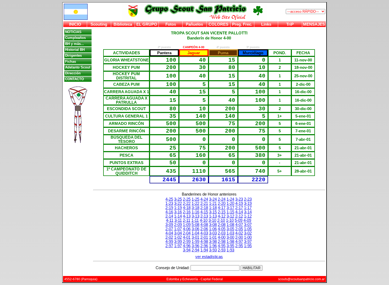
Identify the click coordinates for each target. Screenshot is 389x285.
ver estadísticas (209, 257)
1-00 (248, 237)
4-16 (169, 212)
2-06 (204, 229)
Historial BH (75, 50)
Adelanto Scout (77, 67)
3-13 (195, 216)
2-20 (221, 203)
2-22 (187, 203)
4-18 (187, 208)
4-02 (239, 233)
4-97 (239, 241)
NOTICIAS (73, 32)
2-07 (169, 229)
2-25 (187, 199)
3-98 (213, 241)
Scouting (99, 24)
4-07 (239, 225)
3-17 (230, 208)
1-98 (230, 241)
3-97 (248, 241)
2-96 (204, 246)
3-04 (178, 233)
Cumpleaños (75, 38)
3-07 (248, 225)
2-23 (248, 199)
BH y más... (74, 44)
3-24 (213, 199)
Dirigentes (73, 55)
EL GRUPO (146, 24)
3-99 (178, 241)
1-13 (213, 216)
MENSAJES (314, 24)
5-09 (238, 220)
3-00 (230, 237)
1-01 (213, 237)
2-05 (239, 229)
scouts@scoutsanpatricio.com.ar (301, 279)
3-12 (230, 216)
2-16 (187, 212)
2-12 (239, 216)
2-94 (195, 250)
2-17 (239, 208)
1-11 (195, 220)
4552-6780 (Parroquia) (80, 279)
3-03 (213, 233)
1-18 (213, 208)
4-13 (187, 216)
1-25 (195, 199)
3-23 (239, 199)
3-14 (248, 212)
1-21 (213, 203)
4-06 (187, 229)
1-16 (195, 212)
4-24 (204, 199)
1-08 (230, 225)
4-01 (187, 237)
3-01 (195, 237)
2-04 (187, 233)
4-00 (221, 237)
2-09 (178, 225)
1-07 (178, 229)
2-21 (204, 203)
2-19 (169, 208)
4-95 (221, 246)
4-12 (221, 216)
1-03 (230, 233)
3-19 (248, 203)
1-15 (230, 212)
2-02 (169, 237)
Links (266, 24)
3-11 (178, 220)
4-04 (169, 233)
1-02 (178, 237)
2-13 (204, 216)
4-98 (204, 241)
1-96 (213, 246)
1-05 (248, 229)
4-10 (203, 220)
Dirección (73, 73)
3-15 (213, 212)
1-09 (187, 225)
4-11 (169, 220)
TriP (290, 24)
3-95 (230, 246)
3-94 (187, 250)
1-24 (230, 199)
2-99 (187, 241)
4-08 (204, 225)
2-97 (169, 246)
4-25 (169, 199)
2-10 (221, 220)
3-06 (195, 229)
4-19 (239, 203)
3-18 (195, 208)
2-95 (239, 246)
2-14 (169, 216)
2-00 (239, 237)
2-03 (221, 233)
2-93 (221, 250)
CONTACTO (74, 79)
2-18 (204, 208)
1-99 (195, 241)
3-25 (178, 199)
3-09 (169, 225)
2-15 (221, 212)
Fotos (170, 24)
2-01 (204, 237)
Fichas (70, 62)
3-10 (212, 220)
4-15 (204, 212)
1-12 (248, 216)
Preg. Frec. (242, 24)
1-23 (169, 203)
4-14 (239, 212)
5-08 (195, 225)
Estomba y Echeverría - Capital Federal (194, 279)
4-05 (221, 229)
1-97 (178, 246)
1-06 (213, 229)
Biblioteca (123, 24)
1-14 (178, 216)
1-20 (230, 203)
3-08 (213, 225)
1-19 (178, 208)
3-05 (230, 229)
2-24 (221, 199)
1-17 (248, 208)
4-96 (187, 246)
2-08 (221, 225)
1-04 (195, 233)
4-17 (221, 208)
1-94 (204, 250)
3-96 (195, 246)
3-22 (178, 203)
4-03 (204, 233)
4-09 (247, 220)
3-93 (213, 250)
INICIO (75, 24)
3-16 (178, 212)
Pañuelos (194, 24)
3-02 (248, 233)
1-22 (195, 203)
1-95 (248, 246)
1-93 (230, 250)
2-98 (221, 241)
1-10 (230, 220)
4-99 (169, 241)
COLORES (218, 24)
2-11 (186, 220)
